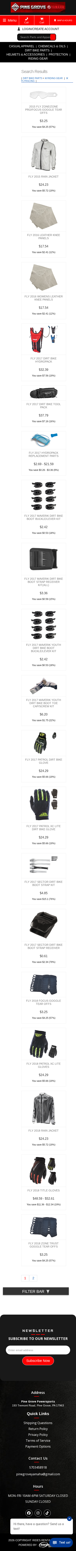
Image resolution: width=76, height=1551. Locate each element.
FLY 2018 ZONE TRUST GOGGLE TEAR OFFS (43, 1245)
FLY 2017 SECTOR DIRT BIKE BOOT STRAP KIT (44, 883)
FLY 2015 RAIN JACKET (43, 176)
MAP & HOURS (64, 20)
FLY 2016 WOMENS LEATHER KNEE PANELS (44, 298)
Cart (42, 22)
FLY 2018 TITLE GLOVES (43, 1190)
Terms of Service (38, 1440)
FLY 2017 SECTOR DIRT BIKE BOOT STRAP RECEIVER (44, 946)
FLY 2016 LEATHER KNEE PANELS (43, 236)
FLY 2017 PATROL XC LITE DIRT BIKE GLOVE (44, 828)
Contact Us (38, 1458)
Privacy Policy (38, 1434)
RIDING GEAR (38, 58)
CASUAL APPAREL (21, 46)
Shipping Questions (38, 1423)
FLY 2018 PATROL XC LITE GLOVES (44, 1065)
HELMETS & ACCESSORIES (25, 54)
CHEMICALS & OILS (51, 46)
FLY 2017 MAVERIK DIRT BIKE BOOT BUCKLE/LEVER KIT (43, 517)
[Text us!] (61, 1543)
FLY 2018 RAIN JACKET (43, 1130)
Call (26, 22)
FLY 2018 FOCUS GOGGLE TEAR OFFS (43, 1002)
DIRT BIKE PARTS (37, 50)
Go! (52, 37)
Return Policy (38, 1429)
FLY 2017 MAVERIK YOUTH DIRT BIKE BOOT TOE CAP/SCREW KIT (43, 703)
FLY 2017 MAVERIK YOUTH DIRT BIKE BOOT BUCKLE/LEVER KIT (43, 648)
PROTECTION (58, 54)
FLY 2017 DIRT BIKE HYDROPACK (44, 360)
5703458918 (38, 1467)
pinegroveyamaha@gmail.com (38, 1474)
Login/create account (40, 29)
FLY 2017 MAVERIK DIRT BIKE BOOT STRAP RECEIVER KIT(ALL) (43, 582)
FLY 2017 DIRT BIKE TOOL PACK (44, 406)
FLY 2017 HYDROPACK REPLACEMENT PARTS (43, 454)
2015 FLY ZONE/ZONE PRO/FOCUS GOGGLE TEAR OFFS (43, 109)
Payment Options (38, 1446)
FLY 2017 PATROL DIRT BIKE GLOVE (43, 761)
